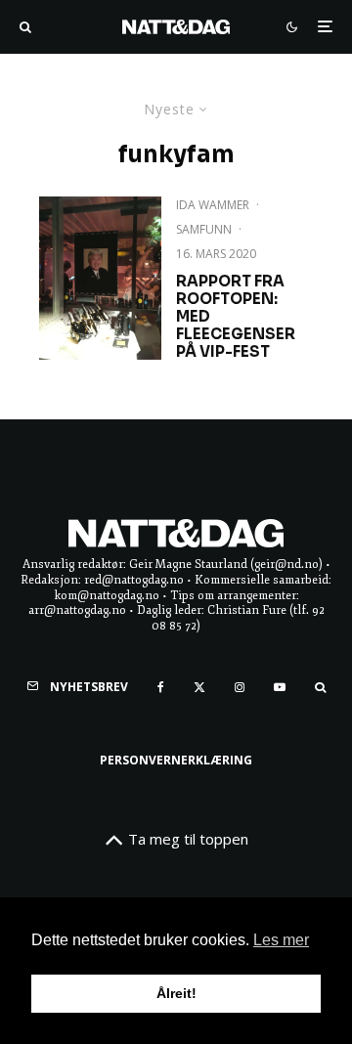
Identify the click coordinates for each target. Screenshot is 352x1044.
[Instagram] (239, 687)
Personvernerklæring (176, 760)
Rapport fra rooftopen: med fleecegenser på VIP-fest (235, 317)
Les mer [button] (281, 940)
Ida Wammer (212, 204)
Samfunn (204, 229)
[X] (199, 687)
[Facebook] (161, 687)
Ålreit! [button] (176, 993)
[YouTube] (279, 687)
